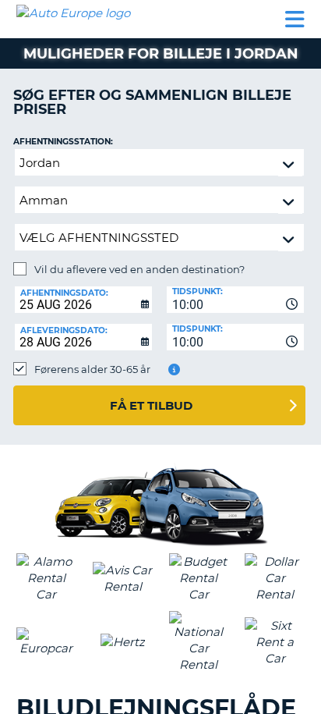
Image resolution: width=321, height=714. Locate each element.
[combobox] (235, 299)
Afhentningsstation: (63, 142)
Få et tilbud (151, 405)
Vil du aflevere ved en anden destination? (139, 269)
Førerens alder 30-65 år (92, 369)
